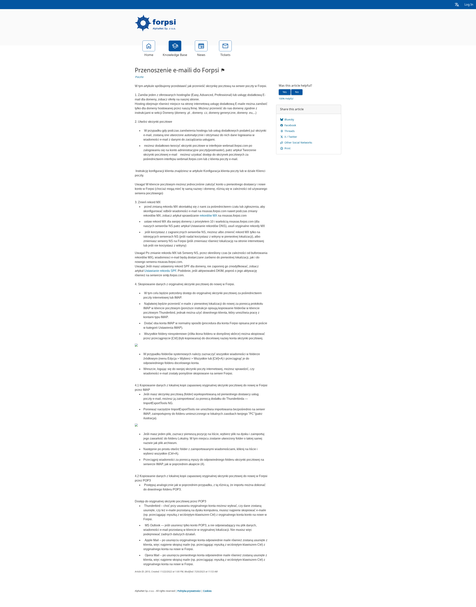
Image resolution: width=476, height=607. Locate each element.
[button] (456, 4)
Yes (285, 92)
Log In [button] (468, 4)
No (297, 92)
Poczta (139, 77)
